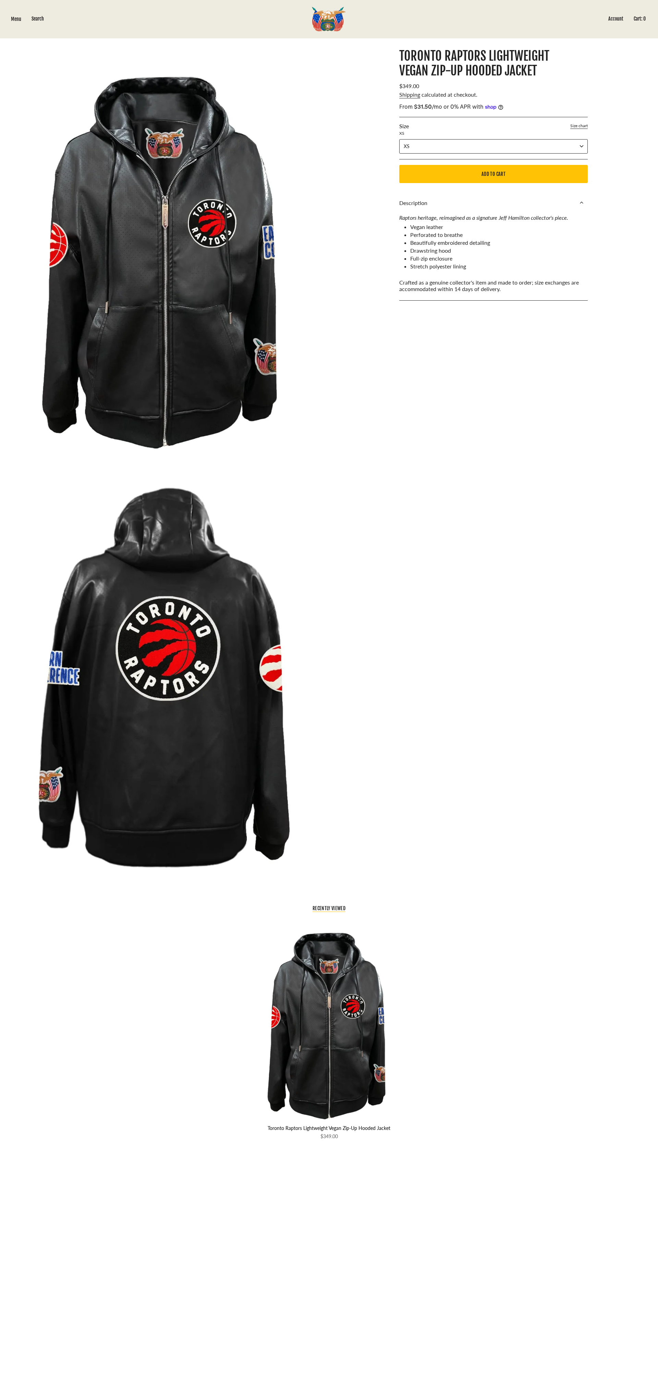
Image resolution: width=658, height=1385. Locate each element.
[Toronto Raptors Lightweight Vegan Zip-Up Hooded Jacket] (329, 1022)
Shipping (409, 94)
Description (413, 203)
